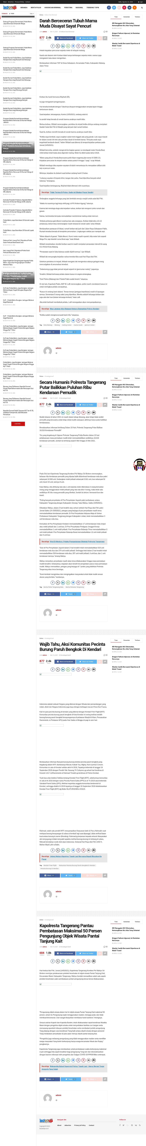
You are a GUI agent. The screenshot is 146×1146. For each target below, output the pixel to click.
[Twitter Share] (58, 46)
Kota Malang (48, 325)
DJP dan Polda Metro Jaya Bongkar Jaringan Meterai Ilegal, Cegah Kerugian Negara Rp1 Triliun (17, 276)
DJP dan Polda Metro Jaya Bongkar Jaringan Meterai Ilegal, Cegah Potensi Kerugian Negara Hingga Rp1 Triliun (18, 328)
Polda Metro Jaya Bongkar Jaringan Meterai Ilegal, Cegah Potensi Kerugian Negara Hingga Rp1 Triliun (18, 364)
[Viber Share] (78, 46)
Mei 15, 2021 (54, 31)
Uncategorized (49, 376)
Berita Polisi (36, 7)
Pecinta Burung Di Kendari (50, 868)
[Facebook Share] (53, 46)
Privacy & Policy (19, 2)
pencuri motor (89, 325)
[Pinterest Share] (83, 46)
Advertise (11, 2)
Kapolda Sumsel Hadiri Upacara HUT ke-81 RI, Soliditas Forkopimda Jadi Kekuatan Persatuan (18, 412)
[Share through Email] (89, 46)
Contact (27, 2)
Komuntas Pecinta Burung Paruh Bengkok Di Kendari (77, 865)
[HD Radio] (139, 465)
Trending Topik (92, 7)
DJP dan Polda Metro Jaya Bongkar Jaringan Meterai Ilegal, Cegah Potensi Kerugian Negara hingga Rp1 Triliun (18, 340)
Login (141, 2)
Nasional (79, 7)
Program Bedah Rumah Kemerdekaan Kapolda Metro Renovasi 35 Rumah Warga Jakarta (17, 120)
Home (41, 15)
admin (45, 31)
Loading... (18, 424)
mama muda (78, 325)
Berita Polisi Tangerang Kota (53, 587)
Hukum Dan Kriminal (52, 7)
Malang (57, 325)
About (5, 2)
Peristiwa (68, 7)
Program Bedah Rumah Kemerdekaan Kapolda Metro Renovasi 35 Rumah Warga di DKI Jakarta (18, 160)
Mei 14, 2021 (54, 947)
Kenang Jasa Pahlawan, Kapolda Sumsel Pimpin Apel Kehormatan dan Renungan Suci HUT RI (18, 388)
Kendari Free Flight (50, 865)
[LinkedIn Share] (63, 46)
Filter (31, 13)
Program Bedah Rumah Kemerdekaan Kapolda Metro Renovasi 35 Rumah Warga (18, 146)
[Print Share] (94, 46)
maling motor (66, 325)
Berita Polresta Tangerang (75, 587)
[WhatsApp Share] (68, 46)
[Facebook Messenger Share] (73, 46)
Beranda (24, 7)
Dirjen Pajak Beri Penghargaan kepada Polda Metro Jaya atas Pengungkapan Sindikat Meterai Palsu (18, 262)
